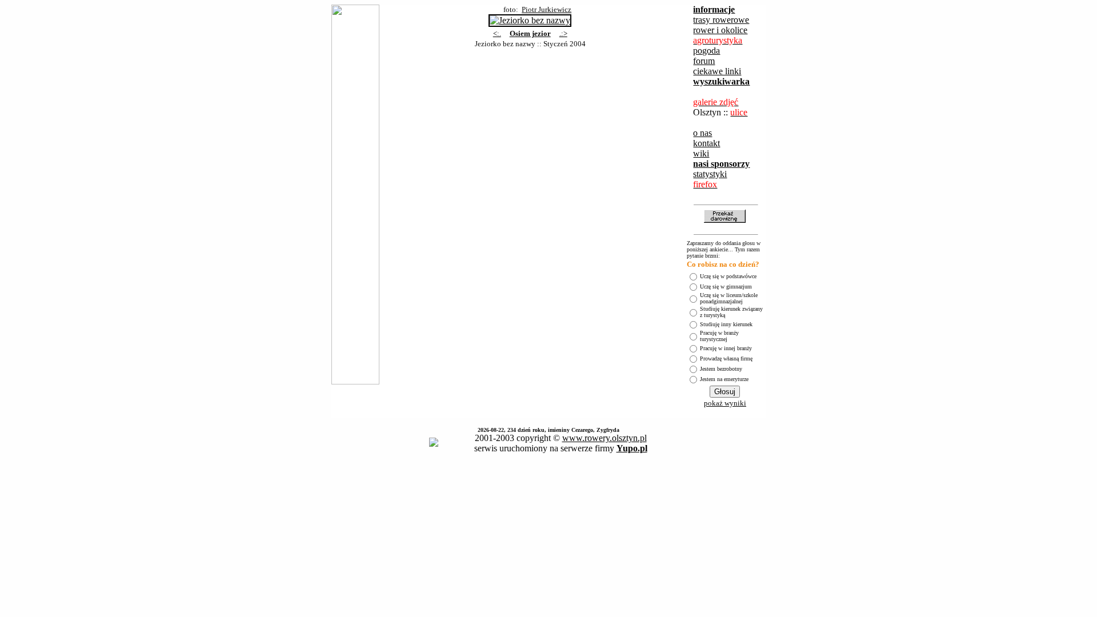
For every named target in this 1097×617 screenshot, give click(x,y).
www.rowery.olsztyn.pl (604, 438)
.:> (563, 33)
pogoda (706, 50)
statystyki (710, 174)
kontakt (706, 143)
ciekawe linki (717, 71)
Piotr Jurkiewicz (546, 9)
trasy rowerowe (721, 20)
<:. (497, 33)
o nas (702, 133)
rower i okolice (720, 30)
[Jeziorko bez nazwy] (530, 17)
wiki (701, 153)
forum (704, 61)
